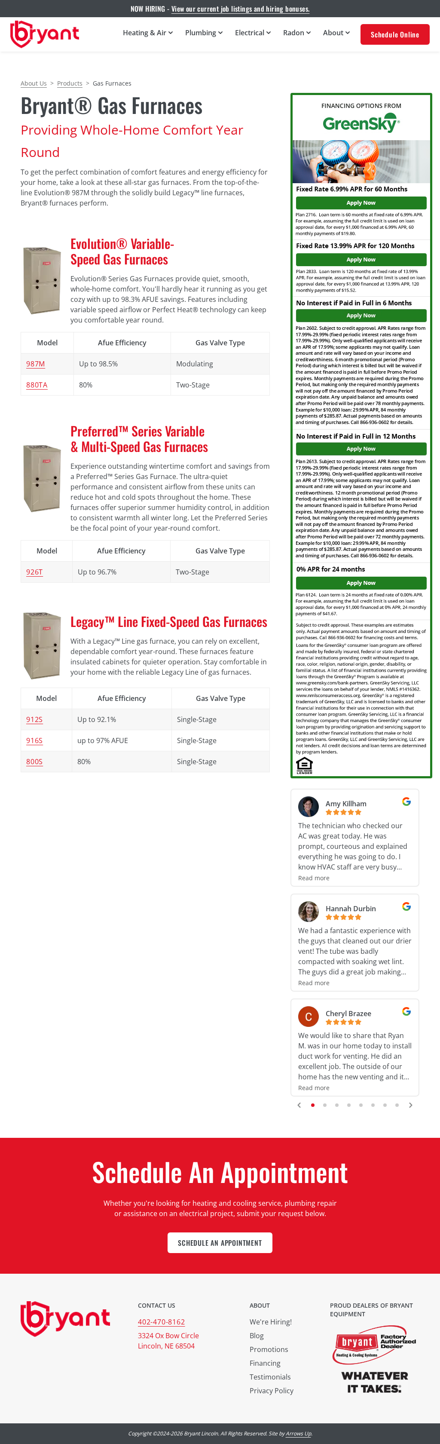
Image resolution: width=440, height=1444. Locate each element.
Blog (257, 1335)
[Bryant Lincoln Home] (44, 34)
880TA (37, 385)
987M (35, 364)
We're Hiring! (271, 1322)
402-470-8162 (161, 1322)
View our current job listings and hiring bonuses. (240, 8)
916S (34, 740)
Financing (265, 1363)
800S (34, 761)
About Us (34, 83)
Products (69, 83)
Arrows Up (298, 1433)
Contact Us (156, 1305)
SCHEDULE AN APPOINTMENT (220, 1243)
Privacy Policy (271, 1390)
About (260, 1305)
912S (34, 719)
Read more (314, 878)
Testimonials (270, 1377)
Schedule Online (395, 34)
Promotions (269, 1349)
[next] (411, 1105)
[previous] (299, 1105)
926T (34, 572)
